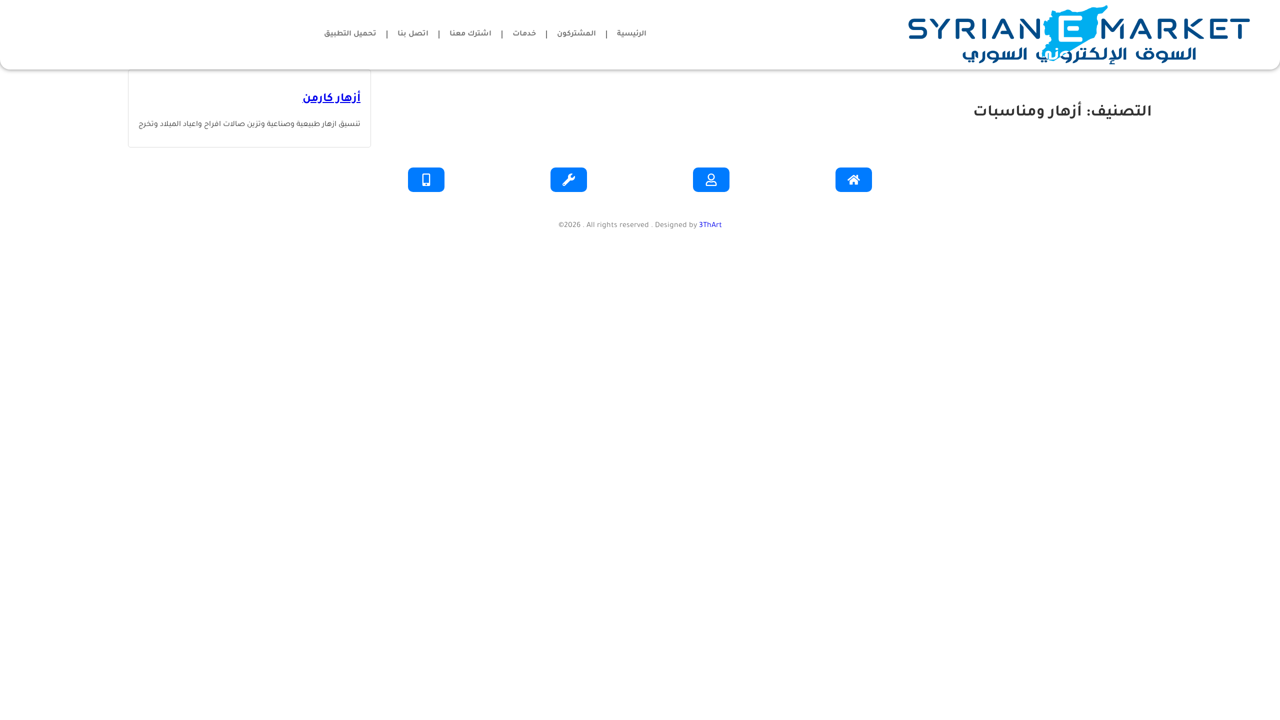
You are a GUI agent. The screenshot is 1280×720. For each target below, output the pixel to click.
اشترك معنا (471, 34)
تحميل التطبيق (350, 34)
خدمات (524, 34)
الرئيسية (631, 34)
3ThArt (710, 226)
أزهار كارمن (331, 100)
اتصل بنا (413, 34)
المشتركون (576, 34)
